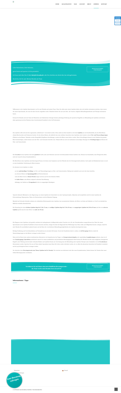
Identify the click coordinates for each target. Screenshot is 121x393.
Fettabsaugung (19, 239)
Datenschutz (17, 370)
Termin (117, 20)
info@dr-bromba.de (38, 75)
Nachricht (117, 23)
